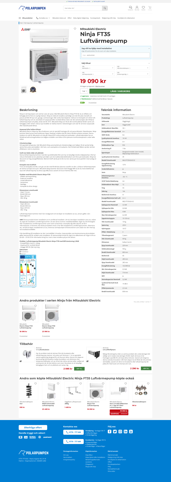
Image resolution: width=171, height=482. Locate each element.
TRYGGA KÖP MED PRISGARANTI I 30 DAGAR (79, 1)
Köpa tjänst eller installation (95, 457)
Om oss (66, 455)
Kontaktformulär (114, 469)
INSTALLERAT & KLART (99, 1)
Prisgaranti (89, 464)
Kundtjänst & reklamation (117, 460)
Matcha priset (100, 86)
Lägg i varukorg (120, 91)
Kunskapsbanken (114, 464)
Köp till (79, 369)
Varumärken (67, 457)
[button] (49, 55)
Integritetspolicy (69, 460)
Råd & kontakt (113, 455)
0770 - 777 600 (75, 432)
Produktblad (92, 102)
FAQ (109, 466)
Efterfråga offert (33, 427)
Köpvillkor (89, 455)
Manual (23, 254)
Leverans (89, 462)
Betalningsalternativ (93, 460)
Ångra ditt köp (91, 466)
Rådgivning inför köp (115, 457)
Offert (110, 462)
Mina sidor (111, 471)
